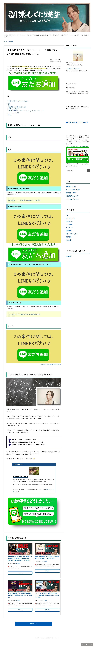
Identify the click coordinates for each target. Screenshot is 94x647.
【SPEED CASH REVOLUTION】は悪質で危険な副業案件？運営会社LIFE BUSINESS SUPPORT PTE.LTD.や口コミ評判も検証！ (20, 558)
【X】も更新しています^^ (73, 69)
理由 (8, 105)
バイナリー (69, 227)
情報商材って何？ (71, 186)
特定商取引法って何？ (72, 196)
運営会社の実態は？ (12, 109)
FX (67, 215)
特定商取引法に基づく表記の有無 (16, 107)
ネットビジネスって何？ (73, 189)
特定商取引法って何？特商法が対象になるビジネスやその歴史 (24, 200)
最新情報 (68, 237)
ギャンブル (69, 221)
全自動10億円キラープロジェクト (53, 364)
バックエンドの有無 (12, 113)
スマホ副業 (42, 364)
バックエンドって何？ (72, 199)
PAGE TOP (87, 644)
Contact (68, 256)
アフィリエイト (70, 218)
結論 (8, 103)
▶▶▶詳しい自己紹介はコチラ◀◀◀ (77, 122)
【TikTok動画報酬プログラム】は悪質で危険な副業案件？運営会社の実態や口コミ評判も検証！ (20, 595)
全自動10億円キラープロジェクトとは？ (17, 101)
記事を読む (20, 572)
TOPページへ (33, 624)
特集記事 (68, 240)
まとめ (8, 115)
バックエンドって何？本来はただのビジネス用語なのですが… (24, 314)
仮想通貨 (68, 230)
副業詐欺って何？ (71, 193)
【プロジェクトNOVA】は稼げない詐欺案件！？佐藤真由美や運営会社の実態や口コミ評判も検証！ (47, 595)
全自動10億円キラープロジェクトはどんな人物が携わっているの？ (25, 111)
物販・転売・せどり (72, 234)
